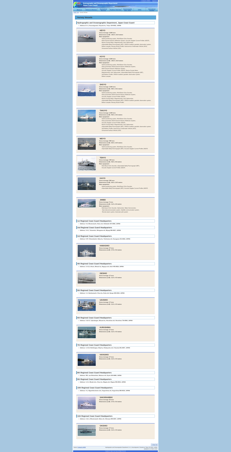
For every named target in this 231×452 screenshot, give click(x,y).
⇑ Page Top (154, 444)
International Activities (151, 9)
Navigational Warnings (103, 9)
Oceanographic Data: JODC (127, 9)
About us (79, 9)
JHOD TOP (76, 12)
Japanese (154, 0)
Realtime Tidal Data (115, 9)
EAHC (139, 9)
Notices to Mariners (91, 9)
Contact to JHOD (146, 0)
